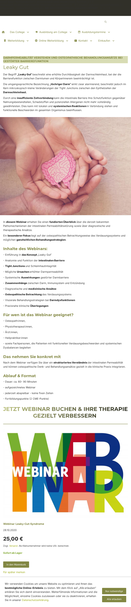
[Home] (3, 32)
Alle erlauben (114, 599)
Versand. (13, 545)
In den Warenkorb (16, 564)
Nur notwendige (114, 591)
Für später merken (14, 572)
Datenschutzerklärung (35, 600)
